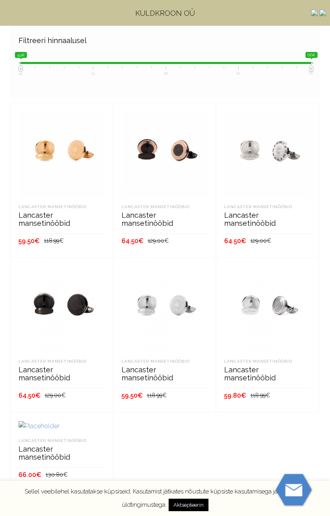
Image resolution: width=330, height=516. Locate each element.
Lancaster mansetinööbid (53, 206)
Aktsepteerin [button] (188, 505)
